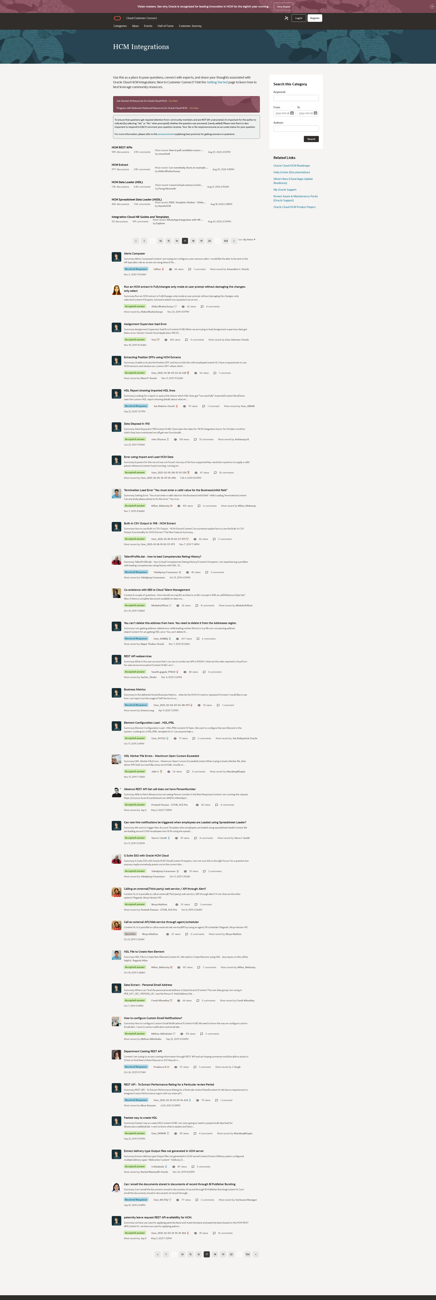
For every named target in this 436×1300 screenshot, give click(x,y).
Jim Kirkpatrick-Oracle (244, 738)
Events (148, 26)
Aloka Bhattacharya (169, 171)
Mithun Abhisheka (161, 1033)
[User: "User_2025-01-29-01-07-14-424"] (116, 1088)
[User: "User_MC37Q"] (116, 1187)
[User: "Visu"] (116, 327)
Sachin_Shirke (149, 677)
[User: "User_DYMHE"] (116, 1121)
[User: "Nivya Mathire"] (116, 892)
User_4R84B (248, 406)
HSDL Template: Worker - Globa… (187, 202)
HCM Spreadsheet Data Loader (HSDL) (137, 199)
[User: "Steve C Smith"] (116, 825)
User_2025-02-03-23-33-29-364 (168, 1233)
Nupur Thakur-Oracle (152, 643)
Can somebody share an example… (188, 167)
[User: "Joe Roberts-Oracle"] (116, 394)
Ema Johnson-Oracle (237, 339)
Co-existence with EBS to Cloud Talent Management (157, 589)
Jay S (143, 810)
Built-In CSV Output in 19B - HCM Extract (150, 523)
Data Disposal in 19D (137, 423)
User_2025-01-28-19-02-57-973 (168, 539)
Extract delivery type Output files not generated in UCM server (164, 1151)
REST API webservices (138, 656)
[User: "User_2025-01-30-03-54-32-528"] (116, 360)
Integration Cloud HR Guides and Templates (140, 217)
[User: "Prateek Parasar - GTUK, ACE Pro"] (116, 792)
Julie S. (155, 771)
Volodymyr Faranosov (166, 572)
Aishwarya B (242, 439)
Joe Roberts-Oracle (164, 406)
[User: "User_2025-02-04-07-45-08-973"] (116, 693)
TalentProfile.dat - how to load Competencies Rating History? (162, 556)
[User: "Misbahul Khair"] (116, 593)
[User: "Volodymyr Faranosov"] (116, 560)
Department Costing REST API (143, 1051)
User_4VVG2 (158, 738)
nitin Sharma (158, 439)
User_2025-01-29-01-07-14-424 (171, 1100)
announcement (166, 134)
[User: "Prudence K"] (116, 1054)
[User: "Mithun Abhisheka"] (116, 1021)
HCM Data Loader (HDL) (127, 182)
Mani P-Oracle (149, 378)
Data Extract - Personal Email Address (148, 985)
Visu (153, 339)
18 (193, 240)
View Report (283, 6)
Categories (120, 26)
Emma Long (147, 710)
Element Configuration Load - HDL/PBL (149, 722)
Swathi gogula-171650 (163, 671)
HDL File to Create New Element (144, 951)
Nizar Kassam (148, 1105)
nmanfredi (164, 153)
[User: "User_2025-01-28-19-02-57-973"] (116, 527)
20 (209, 240)
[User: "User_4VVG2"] (116, 726)
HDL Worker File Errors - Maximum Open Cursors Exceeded (161, 756)
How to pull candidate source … (186, 150)
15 (169, 240)
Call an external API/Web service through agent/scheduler (161, 922)
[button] (249, 239)
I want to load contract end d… (186, 185)
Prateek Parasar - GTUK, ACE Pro (169, 804)
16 (177, 240)
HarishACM (164, 205)
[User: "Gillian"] (116, 257)
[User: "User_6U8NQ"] (116, 626)
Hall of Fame (166, 26)
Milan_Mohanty (160, 505)
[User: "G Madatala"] (116, 1154)
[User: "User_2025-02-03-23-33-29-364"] (116, 1221)
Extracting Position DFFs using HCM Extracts (152, 357)
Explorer (160, 223)
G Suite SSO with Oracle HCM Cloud (146, 855)
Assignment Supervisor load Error (145, 324)
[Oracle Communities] (286, 18)
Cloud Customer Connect (141, 18)
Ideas (135, 26)
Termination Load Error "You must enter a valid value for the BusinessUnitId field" (176, 490)
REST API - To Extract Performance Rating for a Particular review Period (169, 1084)
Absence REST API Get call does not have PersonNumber (160, 789)
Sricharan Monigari (246, 1199)
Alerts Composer (134, 253)
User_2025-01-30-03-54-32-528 (168, 372)
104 (226, 240)
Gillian (157, 269)
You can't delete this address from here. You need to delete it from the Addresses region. (180, 623)
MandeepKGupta (236, 771)
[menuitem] (299, 18)
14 (160, 240)
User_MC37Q (161, 1199)
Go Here (173, 100)
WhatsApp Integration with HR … (185, 219)
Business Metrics (135, 689)
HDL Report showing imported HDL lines (149, 390)
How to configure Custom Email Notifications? (153, 1018)
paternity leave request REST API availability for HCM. (158, 1217)
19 (201, 240)
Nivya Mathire (159, 904)
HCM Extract (120, 164)
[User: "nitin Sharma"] (116, 427)
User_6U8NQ (161, 638)
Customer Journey (190, 26)
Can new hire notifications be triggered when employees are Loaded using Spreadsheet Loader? (185, 822)
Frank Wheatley (160, 1000)
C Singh (236, 1066)
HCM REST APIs (122, 147)
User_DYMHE (158, 1133)
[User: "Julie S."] (116, 759)
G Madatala (157, 1166)
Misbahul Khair (159, 605)
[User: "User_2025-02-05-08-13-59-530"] (116, 460)
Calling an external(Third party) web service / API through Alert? (165, 888)
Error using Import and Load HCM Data (148, 457)
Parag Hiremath (167, 188)
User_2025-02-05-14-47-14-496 (158, 477)
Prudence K (160, 1066)
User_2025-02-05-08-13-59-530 (168, 472)
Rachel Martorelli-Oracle (154, 1171)
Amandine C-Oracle (238, 269)
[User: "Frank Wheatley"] (116, 988)
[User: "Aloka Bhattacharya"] (116, 290)
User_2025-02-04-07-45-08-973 (172, 705)
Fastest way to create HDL (140, 1117)
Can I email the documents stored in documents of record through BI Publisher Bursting (180, 1184)
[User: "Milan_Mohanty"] (116, 493)
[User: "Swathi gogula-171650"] (116, 659)
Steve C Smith (159, 838)
